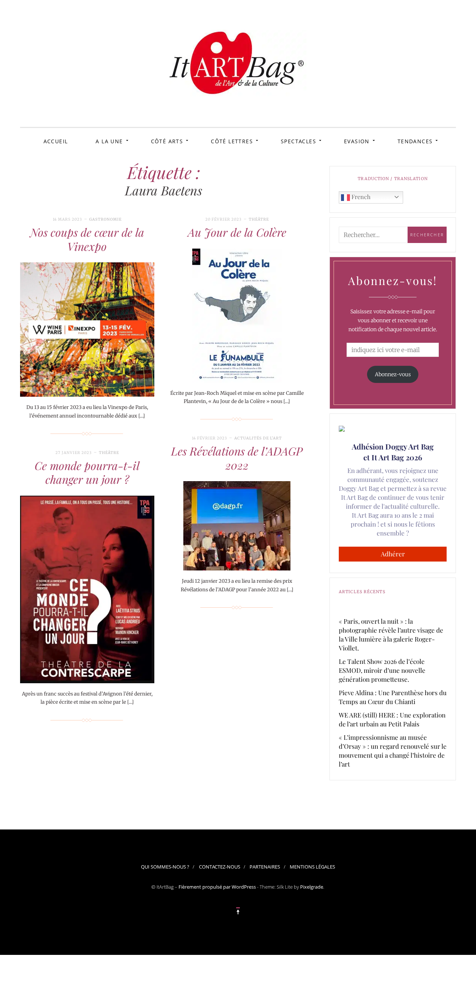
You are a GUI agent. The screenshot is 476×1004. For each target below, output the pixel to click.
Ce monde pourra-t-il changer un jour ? (87, 472)
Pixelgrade (311, 886)
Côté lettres (232, 141)
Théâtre (259, 219)
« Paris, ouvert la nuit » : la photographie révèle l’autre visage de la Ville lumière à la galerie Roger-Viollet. (391, 634)
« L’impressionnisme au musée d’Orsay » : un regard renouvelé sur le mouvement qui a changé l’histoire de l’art (393, 750)
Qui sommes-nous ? (165, 866)
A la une (109, 141)
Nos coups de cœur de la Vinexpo (87, 239)
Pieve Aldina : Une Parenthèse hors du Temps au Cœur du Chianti (393, 697)
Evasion (357, 141)
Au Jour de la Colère (237, 232)
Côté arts (167, 141)
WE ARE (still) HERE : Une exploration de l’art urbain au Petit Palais (392, 719)
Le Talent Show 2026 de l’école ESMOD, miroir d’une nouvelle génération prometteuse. (382, 670)
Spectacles (298, 141)
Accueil (56, 141)
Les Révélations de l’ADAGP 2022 (237, 458)
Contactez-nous (219, 866)
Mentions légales (312, 866)
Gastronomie (105, 219)
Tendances (415, 141)
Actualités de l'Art (258, 438)
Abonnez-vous (393, 374)
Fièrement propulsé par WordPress (217, 886)
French (360, 197)
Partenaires (265, 866)
